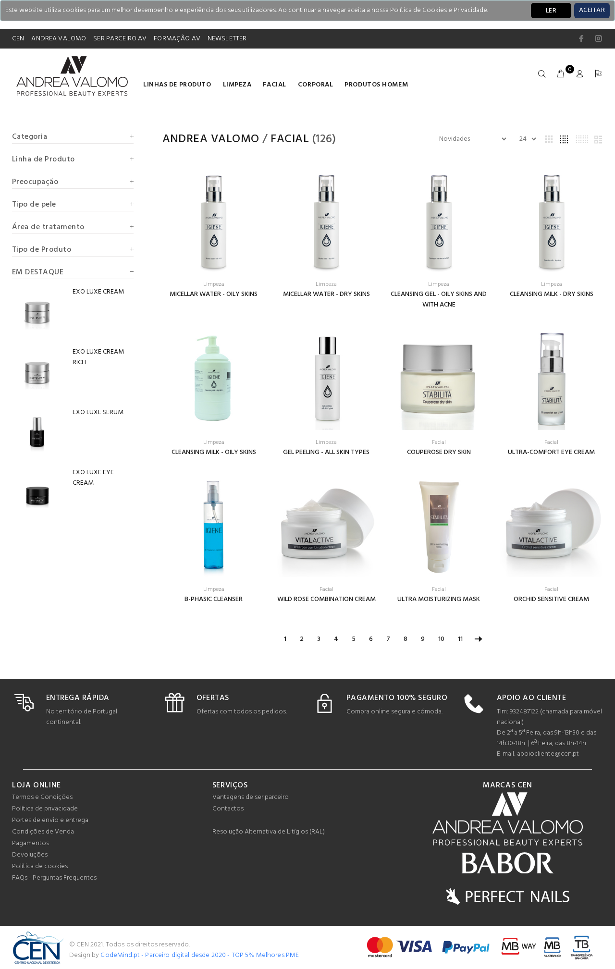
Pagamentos (30, 843)
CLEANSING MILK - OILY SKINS (214, 452)
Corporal (315, 84)
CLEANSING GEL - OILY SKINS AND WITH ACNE (439, 299)
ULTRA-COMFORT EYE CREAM (551, 452)
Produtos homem (376, 84)
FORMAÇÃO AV (177, 38)
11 (460, 639)
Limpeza (237, 84)
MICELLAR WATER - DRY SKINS (326, 294)
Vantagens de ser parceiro (250, 797)
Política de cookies (40, 866)
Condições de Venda (43, 831)
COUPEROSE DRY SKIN (439, 452)
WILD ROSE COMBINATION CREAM (326, 599)
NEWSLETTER (227, 38)
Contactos (228, 808)
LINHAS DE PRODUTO (177, 84)
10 (441, 639)
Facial (274, 84)
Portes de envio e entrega (50, 820)
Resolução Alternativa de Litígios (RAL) (268, 831)
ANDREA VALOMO (58, 38)
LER (551, 10)
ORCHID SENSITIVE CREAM (551, 599)
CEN (18, 38)
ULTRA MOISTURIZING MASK (438, 599)
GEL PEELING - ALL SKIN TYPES (326, 452)
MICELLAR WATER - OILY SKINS (214, 294)
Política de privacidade (45, 808)
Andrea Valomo (210, 139)
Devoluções (30, 854)
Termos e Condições (42, 797)
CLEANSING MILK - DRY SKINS (551, 294)
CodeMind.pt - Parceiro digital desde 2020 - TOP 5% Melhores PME (199, 955)
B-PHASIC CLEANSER (213, 599)
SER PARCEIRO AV (120, 38)
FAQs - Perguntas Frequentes (54, 877)
